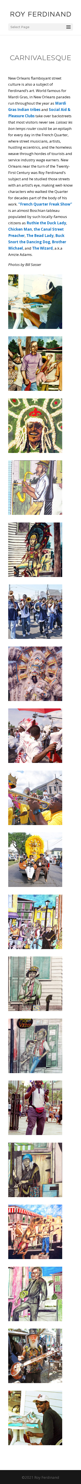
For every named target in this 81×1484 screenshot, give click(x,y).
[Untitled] (35, 823)
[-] (35, 327)
